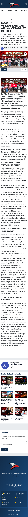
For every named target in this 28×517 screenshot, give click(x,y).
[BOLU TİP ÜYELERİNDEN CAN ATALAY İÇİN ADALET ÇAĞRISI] (14, 59)
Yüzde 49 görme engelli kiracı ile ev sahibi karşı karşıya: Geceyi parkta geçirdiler (6, 418)
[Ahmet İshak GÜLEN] (5, 365)
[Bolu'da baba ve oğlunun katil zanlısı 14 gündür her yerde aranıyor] (7, 380)
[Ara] (26, 4)
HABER (3, 10)
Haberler (3, 20)
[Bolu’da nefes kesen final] (21, 380)
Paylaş (4, 69)
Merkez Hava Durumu (6, 494)
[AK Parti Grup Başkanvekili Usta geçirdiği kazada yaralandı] (21, 411)
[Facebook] (7, 485)
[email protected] (17, 475)
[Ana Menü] (1, 4)
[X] (10, 485)
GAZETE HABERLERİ (21, 10)
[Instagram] (12, 485)
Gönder (4, 449)
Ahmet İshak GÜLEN (16, 364)
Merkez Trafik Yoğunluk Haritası (19, 494)
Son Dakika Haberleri (6, 503)
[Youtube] (18, 485)
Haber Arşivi (20, 502)
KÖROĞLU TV (11, 20)
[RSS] (21, 485)
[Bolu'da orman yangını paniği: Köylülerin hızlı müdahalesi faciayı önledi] (21, 394)
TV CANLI (10, 10)
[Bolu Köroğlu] (13, 4)
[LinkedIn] (15, 485)
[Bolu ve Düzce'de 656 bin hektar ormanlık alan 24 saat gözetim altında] (7, 394)
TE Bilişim (18, 514)
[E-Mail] (11, 367)
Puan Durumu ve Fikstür (7, 498)
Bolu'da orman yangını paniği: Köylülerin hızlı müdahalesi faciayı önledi (20, 402)
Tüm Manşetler (20, 498)
